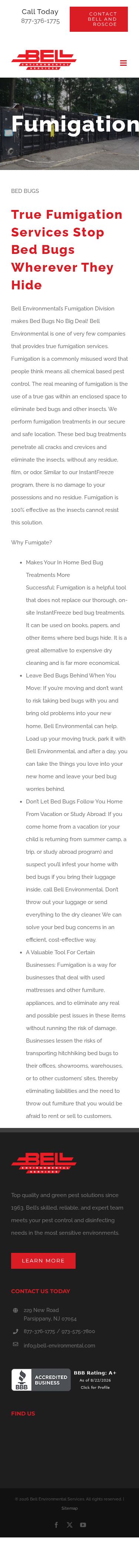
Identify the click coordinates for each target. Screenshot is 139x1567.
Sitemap (70, 1508)
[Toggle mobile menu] (124, 63)
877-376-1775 (40, 20)
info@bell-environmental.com (59, 1346)
